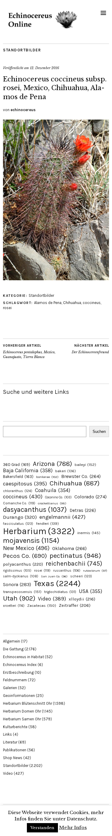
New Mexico (26, 548)
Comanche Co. (19, 503)
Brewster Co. (81, 476)
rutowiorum (95, 571)
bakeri (65, 471)
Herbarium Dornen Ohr (22, 711)
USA (90, 591)
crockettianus (52, 503)
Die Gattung (13, 649)
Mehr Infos (73, 827)
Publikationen (14, 750)
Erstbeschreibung (18, 672)
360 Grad (16, 464)
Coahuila (52, 490)
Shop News (12, 757)
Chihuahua (72, 302)
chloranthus (17, 491)
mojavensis (31, 540)
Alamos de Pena (48, 302)
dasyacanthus (35, 510)
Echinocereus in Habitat (23, 657)
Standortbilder (22, 50)
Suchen (99, 431)
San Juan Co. (54, 576)
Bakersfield (18, 476)
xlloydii (82, 599)
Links (7, 734)
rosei (7, 308)
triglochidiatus (60, 592)
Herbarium (39, 531)
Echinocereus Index (20, 664)
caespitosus (25, 483)
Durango (20, 517)
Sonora (17, 584)
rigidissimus (17, 571)
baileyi (85, 464)
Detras (83, 510)
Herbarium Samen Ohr (22, 719)
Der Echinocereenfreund (90, 349)
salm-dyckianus (20, 576)
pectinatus (75, 556)
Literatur (10, 742)
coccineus (92, 302)
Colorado (90, 497)
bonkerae (47, 477)
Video (52, 599)
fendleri (47, 523)
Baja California (28, 470)
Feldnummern (15, 680)
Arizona (52, 463)
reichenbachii (74, 563)
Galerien (10, 688)
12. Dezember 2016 (44, 68)
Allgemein (11, 641)
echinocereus (23, 110)
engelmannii (62, 517)
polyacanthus (23, 564)
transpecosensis (22, 591)
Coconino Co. (58, 497)
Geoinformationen (19, 695)
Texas (57, 583)
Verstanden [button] (42, 827)
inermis (88, 532)
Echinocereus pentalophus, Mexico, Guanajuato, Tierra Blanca (29, 351)
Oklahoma (69, 548)
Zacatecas (41, 605)
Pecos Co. (25, 555)
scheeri (81, 576)
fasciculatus (18, 523)
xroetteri (13, 605)
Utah (19, 598)
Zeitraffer (74, 605)
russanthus (66, 571)
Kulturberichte (15, 727)
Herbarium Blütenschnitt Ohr (27, 703)
